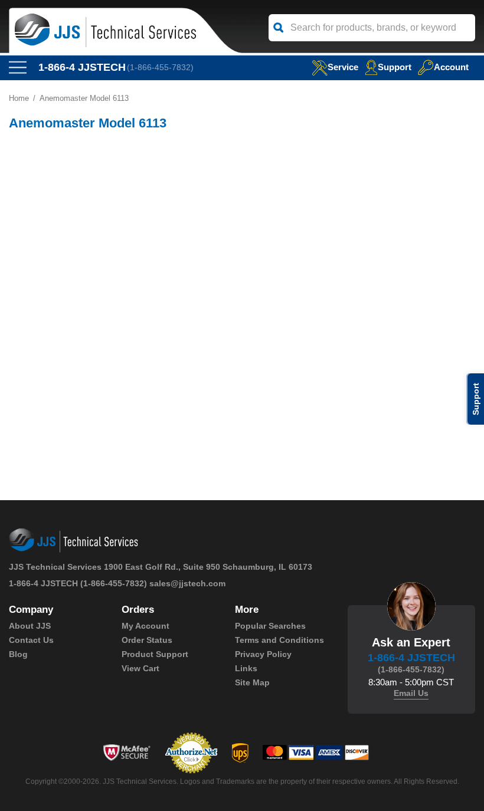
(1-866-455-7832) (160, 67)
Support (394, 67)
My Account (145, 626)
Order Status (147, 640)
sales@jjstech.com (187, 583)
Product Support (155, 654)
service (343, 67)
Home (19, 98)
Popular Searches (270, 626)
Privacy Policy (263, 654)
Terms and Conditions (279, 640)
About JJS (30, 626)
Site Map (252, 682)
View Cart (140, 668)
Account (451, 67)
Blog (18, 654)
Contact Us (31, 640)
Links (246, 668)
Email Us (411, 693)
